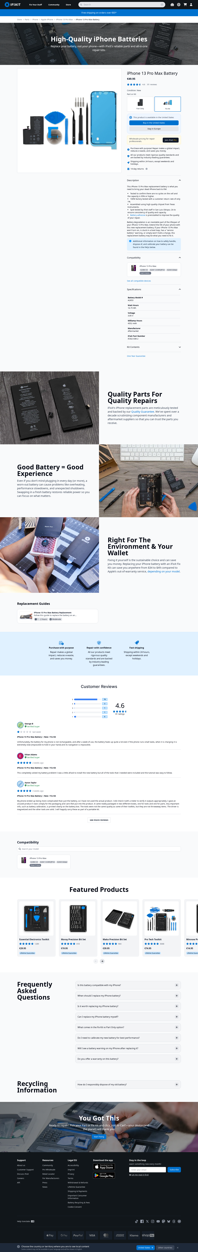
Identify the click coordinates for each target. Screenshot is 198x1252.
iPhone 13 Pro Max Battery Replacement (52, 612)
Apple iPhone (47, 19)
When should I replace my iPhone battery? (99, 995)
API (18, 1182)
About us (21, 1165)
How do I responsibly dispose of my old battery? (102, 1084)
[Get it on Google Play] (104, 1175)
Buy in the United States (154, 122)
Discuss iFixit (23, 1174)
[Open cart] (185, 4)
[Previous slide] (95, 961)
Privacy (71, 1174)
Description (133, 180)
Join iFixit (170, 140)
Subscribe (174, 1169)
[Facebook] (142, 1221)
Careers (20, 1178)
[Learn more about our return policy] (146, 169)
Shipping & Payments (77, 1191)
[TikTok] (136, 1221)
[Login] (191, 4)
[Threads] (174, 1221)
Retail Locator (48, 1174)
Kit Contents (133, 347)
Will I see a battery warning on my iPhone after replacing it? (108, 1048)
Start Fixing (99, 1136)
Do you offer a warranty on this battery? (98, 1058)
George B (29, 723)
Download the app (103, 1160)
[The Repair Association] (179, 1221)
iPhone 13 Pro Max (64, 19)
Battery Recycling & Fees (79, 1202)
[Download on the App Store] (104, 1166)
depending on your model (163, 571)
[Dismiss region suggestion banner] (178, 1248)
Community (47, 1165)
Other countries (165, 1247)
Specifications (134, 289)
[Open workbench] (172, 4)
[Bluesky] (168, 1221)
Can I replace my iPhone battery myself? (98, 1016)
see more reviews (99, 819)
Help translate (23, 1221)
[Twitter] (147, 1221)
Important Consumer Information (77, 1196)
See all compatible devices (139, 281)
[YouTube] (158, 1221)
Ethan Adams (31, 754)
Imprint (71, 1169)
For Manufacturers (50, 1178)
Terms (70, 1178)
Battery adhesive (137, 215)
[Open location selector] (178, 4)
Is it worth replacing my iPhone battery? (98, 1006)
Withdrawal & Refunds (78, 1182)
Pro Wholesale (48, 1169)
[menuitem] (35, 4)
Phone (35, 19)
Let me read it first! (140, 1174)
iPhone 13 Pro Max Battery (87, 19)
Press (44, 1182)
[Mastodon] (163, 1221)
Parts (27, 19)
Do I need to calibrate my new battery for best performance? (109, 1037)
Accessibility (73, 1165)
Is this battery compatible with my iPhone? (99, 985)
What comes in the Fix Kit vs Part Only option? (101, 1027)
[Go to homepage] (14, 4)
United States (144, 1247)
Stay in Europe (154, 128)
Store (19, 19)
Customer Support (25, 1169)
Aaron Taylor (31, 782)
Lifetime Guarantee (76, 1187)
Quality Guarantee (142, 411)
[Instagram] (152, 1221)
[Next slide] (102, 961)
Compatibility (133, 257)
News (44, 1187)
